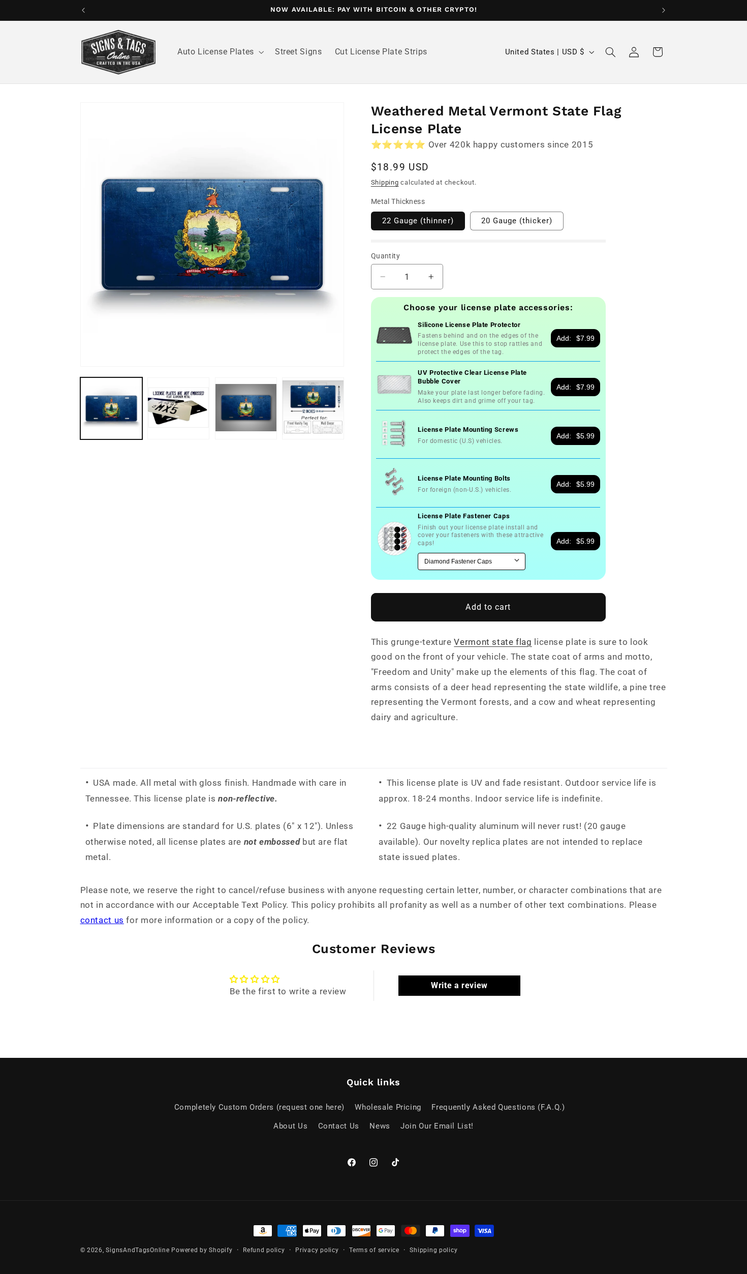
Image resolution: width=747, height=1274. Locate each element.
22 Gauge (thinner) (418, 220)
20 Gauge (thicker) (517, 220)
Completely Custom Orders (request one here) (259, 1107)
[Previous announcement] (83, 10)
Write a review (459, 985)
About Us (290, 1126)
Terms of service (374, 1250)
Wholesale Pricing (388, 1107)
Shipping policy (433, 1250)
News (379, 1126)
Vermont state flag (493, 642)
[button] (219, 52)
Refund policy (264, 1250)
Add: (575, 338)
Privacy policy (316, 1250)
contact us (102, 920)
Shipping (385, 182)
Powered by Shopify (201, 1250)
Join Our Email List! (437, 1126)
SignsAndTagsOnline (137, 1250)
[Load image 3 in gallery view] (246, 408)
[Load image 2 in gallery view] (178, 408)
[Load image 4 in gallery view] (313, 408)
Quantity (385, 256)
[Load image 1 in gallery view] (111, 408)
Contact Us (338, 1126)
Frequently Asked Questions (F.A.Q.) (498, 1107)
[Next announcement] (663, 10)
